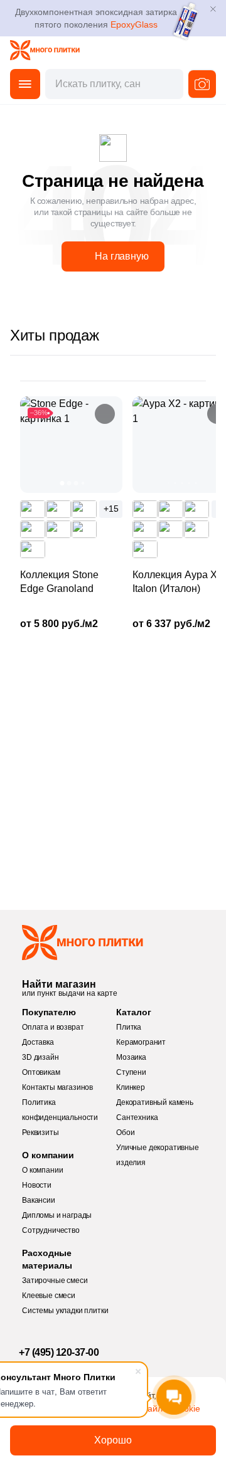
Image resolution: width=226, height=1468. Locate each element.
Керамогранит (141, 1042)
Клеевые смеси (48, 1295)
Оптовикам (41, 1072)
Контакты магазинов (57, 1087)
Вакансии (38, 1200)
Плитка (128, 1027)
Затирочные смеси (54, 1280)
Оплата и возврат (52, 1027)
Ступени (131, 1072)
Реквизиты (40, 1132)
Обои (125, 1132)
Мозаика (131, 1057)
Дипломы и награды (57, 1215)
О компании (42, 1170)
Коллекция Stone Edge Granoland (59, 581)
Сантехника (137, 1117)
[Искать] (202, 84)
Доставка (38, 1042)
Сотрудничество (51, 1230)
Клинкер (130, 1087)
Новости (36, 1185)
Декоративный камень (154, 1102)
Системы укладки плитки (65, 1310)
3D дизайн (40, 1057)
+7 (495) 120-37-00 (59, 1352)
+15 (111, 509)
